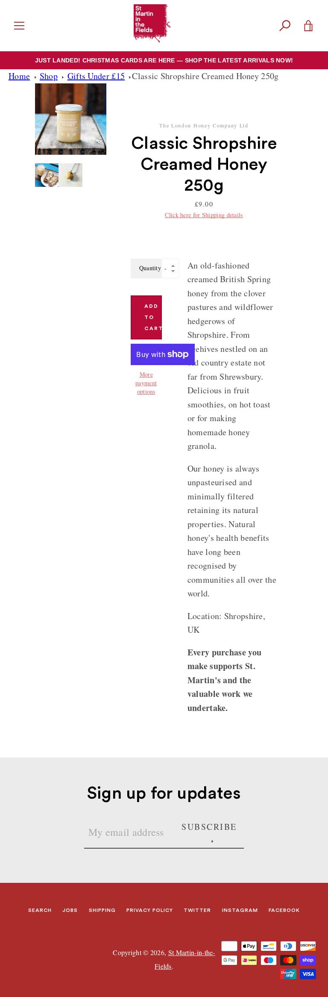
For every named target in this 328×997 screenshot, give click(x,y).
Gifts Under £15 (96, 76)
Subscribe (209, 826)
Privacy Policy (149, 910)
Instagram (240, 910)
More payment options (146, 382)
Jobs (70, 910)
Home (19, 76)
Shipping (102, 910)
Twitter (197, 910)
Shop (49, 76)
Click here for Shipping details (204, 215)
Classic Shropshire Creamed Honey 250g (205, 76)
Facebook (284, 910)
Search (40, 910)
